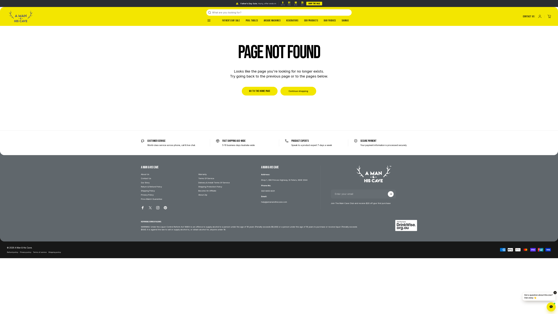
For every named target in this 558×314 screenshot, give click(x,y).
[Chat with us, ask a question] (551, 306)
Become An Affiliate (207, 191)
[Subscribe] (391, 194)
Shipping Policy (148, 191)
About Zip (202, 195)
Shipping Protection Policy (210, 186)
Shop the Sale (314, 3)
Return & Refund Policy (151, 186)
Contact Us (146, 178)
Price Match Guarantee (151, 199)
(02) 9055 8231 (268, 191)
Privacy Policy (147, 195)
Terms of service (40, 252)
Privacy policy (25, 252)
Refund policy (12, 252)
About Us (145, 174)
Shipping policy (54, 252)
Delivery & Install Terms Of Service (214, 182)
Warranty (202, 174)
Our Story (145, 182)
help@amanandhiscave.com (274, 202)
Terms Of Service (206, 178)
